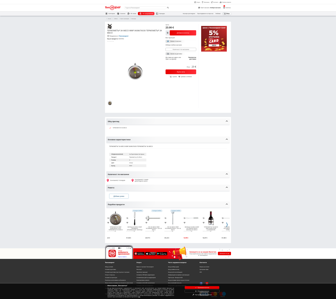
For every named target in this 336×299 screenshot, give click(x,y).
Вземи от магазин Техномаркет (145, 266)
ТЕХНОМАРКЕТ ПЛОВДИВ (117, 180)
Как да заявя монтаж (173, 269)
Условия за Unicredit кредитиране (145, 283)
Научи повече (122, 257)
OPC (201, 272)
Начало (109, 18)
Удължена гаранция (141, 272)
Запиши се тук (224, 253)
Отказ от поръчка (110, 275)
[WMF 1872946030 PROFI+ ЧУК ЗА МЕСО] (173, 217)
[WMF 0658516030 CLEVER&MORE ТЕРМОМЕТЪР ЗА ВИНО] (211, 217)
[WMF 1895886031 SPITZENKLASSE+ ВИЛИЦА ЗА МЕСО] (135, 217)
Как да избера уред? (173, 266)
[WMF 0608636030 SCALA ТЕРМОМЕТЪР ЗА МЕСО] (115, 217)
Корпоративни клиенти (142, 280)
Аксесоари (133, 18)
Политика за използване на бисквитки (115, 280)
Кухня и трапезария (124, 18)
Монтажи (139, 269)
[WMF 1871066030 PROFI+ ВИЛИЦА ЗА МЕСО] (192, 217)
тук (139, 297)
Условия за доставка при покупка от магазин (117, 272)
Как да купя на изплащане (175, 272)
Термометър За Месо (135, 157)
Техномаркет (124, 36)
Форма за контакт (204, 266)
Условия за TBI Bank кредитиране (145, 275)
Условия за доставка (110, 269)
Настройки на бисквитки (203, 295)
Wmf (130, 165)
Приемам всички (203, 287)
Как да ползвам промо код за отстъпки (178, 280)
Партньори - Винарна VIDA (175, 277)
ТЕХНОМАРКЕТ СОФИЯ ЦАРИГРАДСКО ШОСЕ (141, 180)
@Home (116, 18)
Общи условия (109, 266)
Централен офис (204, 269)
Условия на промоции (111, 277)
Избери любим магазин (174, 45)
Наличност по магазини (181, 49)
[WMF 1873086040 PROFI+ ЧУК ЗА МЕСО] (154, 217)
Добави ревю (118, 196)
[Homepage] (113, 7)
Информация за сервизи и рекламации (178, 275)
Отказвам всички (203, 291)
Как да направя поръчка (174, 283)
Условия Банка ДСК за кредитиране (146, 277)
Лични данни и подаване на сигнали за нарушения (119, 283)
